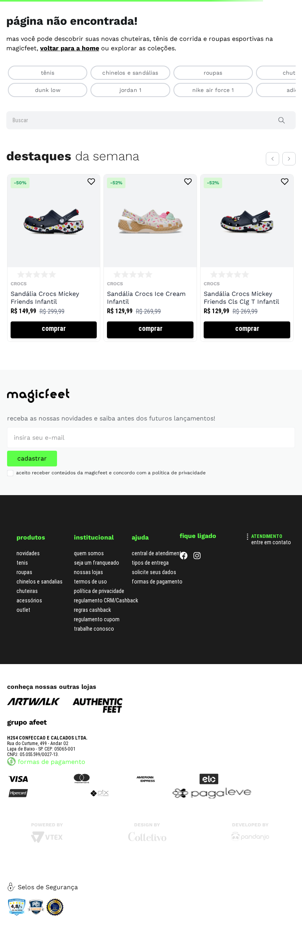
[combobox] (151, 142)
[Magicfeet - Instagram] (197, 564)
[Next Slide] (289, 180)
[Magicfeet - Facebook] (184, 564)
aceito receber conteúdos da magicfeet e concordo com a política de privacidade (111, 479)
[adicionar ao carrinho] (54, 351)
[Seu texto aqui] (250, 846)
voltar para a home (69, 70)
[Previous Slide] (272, 180)
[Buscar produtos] (283, 142)
